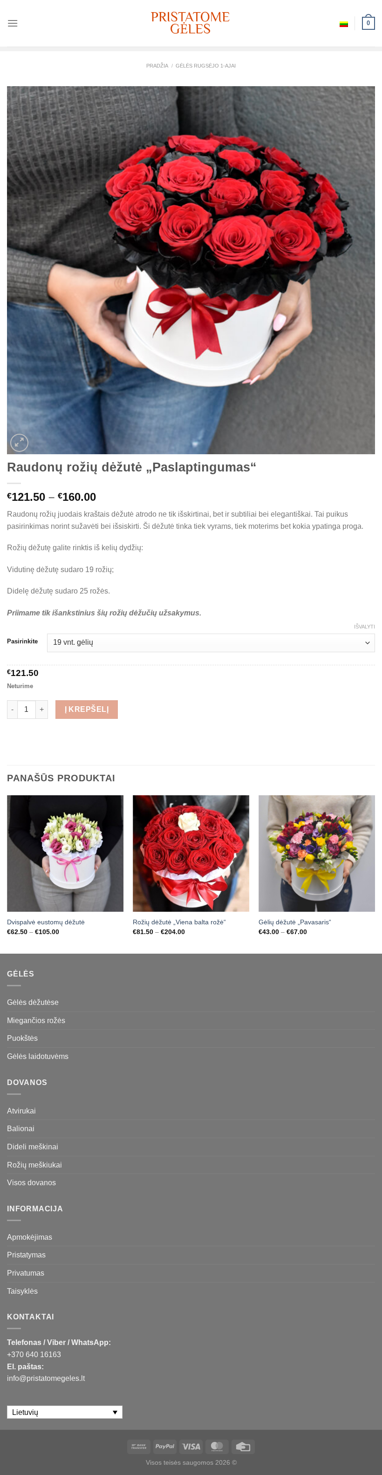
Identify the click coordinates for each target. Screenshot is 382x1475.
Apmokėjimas (29, 1237)
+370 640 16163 (34, 1355)
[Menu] (12, 23)
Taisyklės (22, 1291)
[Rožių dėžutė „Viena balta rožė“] (191, 853)
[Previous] (7, 873)
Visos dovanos (31, 1183)
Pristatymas (26, 1255)
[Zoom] (19, 443)
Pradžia (157, 65)
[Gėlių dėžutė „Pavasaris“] (317, 853)
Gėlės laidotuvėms (37, 1056)
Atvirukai (21, 1111)
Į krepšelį (87, 709)
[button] (371, 1456)
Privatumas (25, 1273)
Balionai (20, 1129)
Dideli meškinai (32, 1147)
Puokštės (22, 1038)
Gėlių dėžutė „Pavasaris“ (295, 922)
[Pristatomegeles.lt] (191, 23)
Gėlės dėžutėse (33, 1002)
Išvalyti (364, 626)
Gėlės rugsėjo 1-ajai (206, 65)
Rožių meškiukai (34, 1165)
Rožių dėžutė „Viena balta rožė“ (179, 922)
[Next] (375, 873)
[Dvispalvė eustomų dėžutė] (65, 853)
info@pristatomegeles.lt (46, 1378)
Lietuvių (344, 23)
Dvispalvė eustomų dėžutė (46, 922)
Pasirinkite (22, 641)
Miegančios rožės (36, 1020)
